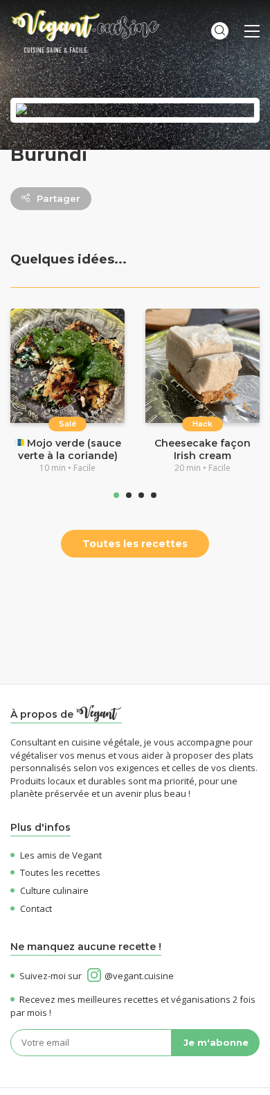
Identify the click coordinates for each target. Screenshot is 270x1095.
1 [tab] (116, 495)
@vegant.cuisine (139, 975)
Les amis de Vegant (61, 855)
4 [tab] (153, 495)
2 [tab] (129, 495)
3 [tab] (141, 495)
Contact (36, 908)
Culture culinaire (54, 890)
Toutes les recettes (135, 543)
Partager (58, 198)
